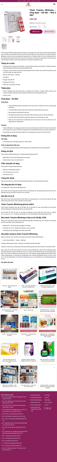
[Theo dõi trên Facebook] (45, 408)
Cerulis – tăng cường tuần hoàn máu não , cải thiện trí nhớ (28, 286)
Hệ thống (29, 1)
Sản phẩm (24, 1)
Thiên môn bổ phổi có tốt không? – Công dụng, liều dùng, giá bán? (47, 360)
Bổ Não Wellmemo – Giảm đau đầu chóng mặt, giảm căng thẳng (47, 310)
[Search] (55, 4)
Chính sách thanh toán (36, 397)
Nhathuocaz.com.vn (28, 257)
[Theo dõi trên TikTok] (50, 408)
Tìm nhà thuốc (50, 31)
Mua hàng (47, 400)
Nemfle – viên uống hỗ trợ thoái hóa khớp (9, 334)
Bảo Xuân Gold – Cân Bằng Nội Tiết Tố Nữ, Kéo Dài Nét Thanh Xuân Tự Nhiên (47, 335)
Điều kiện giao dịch (35, 395)
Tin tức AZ (34, 1)
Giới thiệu (19, 1)
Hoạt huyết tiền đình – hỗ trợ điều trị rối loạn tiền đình (9, 310)
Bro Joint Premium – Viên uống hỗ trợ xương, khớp (28, 386)
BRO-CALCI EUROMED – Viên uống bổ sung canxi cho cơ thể (9, 386)
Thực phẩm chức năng (40, 23)
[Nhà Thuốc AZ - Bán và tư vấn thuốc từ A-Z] (28, 4)
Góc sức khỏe (48, 402)
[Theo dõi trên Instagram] (47, 408)
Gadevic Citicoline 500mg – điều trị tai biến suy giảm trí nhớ (47, 286)
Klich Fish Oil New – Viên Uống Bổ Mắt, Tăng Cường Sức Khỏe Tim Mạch (47, 387)
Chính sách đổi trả (35, 402)
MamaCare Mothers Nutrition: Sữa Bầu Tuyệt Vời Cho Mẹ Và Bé (28, 360)
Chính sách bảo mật (36, 405)
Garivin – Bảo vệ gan (28, 310)
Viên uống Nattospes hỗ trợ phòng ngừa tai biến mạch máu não (9, 361)
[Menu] (2, 4)
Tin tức (47, 405)
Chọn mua (36, 31)
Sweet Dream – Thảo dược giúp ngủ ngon (28, 334)
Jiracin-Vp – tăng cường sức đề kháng (9, 286)
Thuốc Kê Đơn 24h (35, 407)
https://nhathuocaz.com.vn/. (7, 214)
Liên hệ (38, 1)
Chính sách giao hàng (36, 400)
